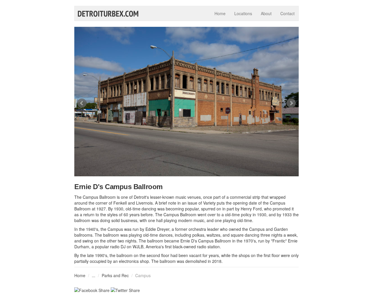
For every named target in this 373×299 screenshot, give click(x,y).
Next (291, 103)
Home (220, 13)
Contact (287, 13)
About (266, 13)
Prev (82, 103)
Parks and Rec (115, 275)
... (93, 275)
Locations (243, 13)
